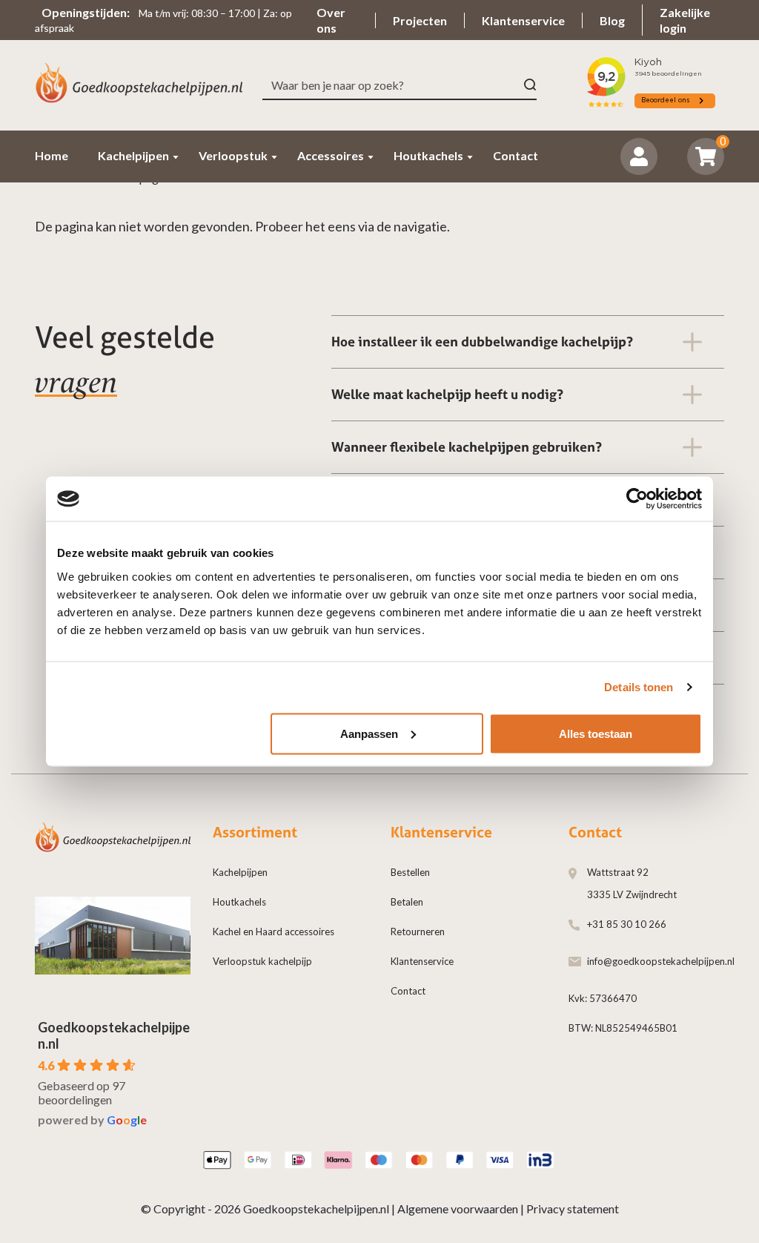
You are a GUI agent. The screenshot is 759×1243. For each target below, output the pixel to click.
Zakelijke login (685, 20)
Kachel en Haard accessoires (273, 931)
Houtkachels (239, 902)
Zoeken (530, 85)
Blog (612, 20)
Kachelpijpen (240, 872)
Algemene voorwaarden (457, 1208)
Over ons (330, 20)
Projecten (420, 20)
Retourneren (418, 931)
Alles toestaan (595, 733)
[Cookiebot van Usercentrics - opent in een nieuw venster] (637, 499)
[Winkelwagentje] (706, 156)
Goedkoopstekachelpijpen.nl (316, 1208)
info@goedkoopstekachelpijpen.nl (661, 961)
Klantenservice (523, 20)
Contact (408, 991)
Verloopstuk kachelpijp (262, 961)
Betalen (407, 902)
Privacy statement (572, 1208)
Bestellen (410, 872)
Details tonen (638, 687)
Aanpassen (369, 733)
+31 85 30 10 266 (626, 924)
